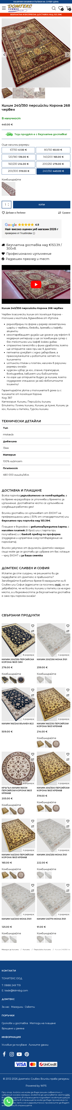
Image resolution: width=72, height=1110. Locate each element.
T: (3, 985)
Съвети (30, 1006)
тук (57, 584)
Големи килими (24, 405)
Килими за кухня (45, 405)
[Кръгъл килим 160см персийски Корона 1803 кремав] (56, 744)
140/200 (53, 156)
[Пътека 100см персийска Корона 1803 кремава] (48, 744)
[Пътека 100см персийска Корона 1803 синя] (13, 679)
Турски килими (39, 409)
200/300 (18, 171)
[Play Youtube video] (36, 284)
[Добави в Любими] (32, 625)
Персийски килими (39, 401)
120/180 (18, 156)
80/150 (53, 149)
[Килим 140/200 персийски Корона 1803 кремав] (5, 810)
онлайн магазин (21, 1094)
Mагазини (17, 1006)
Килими (21, 401)
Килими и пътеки (18, 409)
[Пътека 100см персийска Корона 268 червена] (8, 189)
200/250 (53, 163)
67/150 (18, 149)
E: (3, 990)
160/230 (18, 163)
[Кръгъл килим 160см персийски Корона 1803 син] (20, 679)
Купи (42, 204)
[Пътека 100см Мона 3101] (48, 679)
